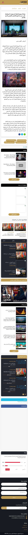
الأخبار (19, 8)
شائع (13, 240)
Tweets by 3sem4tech (22, 401)
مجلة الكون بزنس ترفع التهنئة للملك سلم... (9, 364)
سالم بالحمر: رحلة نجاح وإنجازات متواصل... (9, 380)
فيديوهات (25, 525)
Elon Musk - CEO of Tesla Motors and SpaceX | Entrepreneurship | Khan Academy (9, 157)
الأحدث (23, 240)
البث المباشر (24, 527)
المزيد (14, 351)
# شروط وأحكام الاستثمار (11, 140)
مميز (4, 240)
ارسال (14, 497)
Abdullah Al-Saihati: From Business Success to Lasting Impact (20, 235)
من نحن (25, 529)
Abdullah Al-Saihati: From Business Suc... (9, 245)
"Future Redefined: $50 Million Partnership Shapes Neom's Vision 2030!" (9, 328)
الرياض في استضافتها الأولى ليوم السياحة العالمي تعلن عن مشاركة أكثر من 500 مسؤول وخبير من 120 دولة (9, 337)
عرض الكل (14, 179)
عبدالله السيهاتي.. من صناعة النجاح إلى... (9, 254)
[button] (23, 394)
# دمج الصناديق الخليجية (21, 140)
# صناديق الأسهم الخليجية (9, 142)
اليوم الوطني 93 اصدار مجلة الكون (9, 344)
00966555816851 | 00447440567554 (17, 516)
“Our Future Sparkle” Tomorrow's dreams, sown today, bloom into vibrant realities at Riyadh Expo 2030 (9, 320)
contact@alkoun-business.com (18, 518)
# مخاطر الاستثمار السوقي (21, 142)
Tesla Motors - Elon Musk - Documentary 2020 (9, 164)
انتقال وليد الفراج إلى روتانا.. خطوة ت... (9, 271)
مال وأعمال (14, 8)
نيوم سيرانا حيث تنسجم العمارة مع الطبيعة (10, 310)
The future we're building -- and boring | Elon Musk (9, 173)
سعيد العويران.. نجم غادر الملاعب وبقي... (10, 263)
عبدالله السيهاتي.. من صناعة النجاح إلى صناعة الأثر (8, 234)
